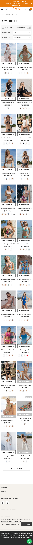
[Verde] (25, 73)
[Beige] (23, 391)
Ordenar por (6, 37)
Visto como (21, 28)
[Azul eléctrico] (4, 355)
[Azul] (11, 214)
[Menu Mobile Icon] (2, 9)
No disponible (24, 381)
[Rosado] (11, 250)
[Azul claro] (12, 144)
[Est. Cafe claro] (11, 73)
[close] (31, 3)
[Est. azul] (22, 355)
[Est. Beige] (3, 214)
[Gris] (12, 179)
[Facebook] (2, 502)
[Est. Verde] (8, 73)
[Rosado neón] (5, 285)
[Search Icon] (7, 9)
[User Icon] (25, 9)
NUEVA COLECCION (11, 14)
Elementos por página (6, 32)
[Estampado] (26, 214)
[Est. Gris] (29, 391)
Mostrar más (16, 469)
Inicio (2, 14)
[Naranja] (20, 214)
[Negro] (22, 73)
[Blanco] (8, 214)
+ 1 (30, 73)
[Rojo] (29, 108)
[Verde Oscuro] (10, 391)
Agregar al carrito (9, 99)
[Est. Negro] (5, 73)
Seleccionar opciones (9, 63)
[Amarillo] (3, 285)
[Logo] (16, 9)
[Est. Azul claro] (23, 108)
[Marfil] (19, 73)
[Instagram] (7, 502)
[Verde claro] (29, 250)
